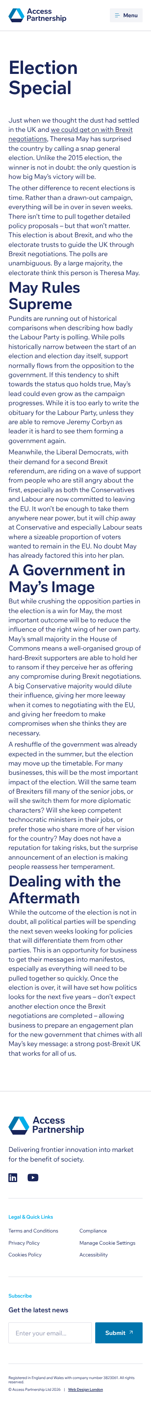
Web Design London (85, 1389)
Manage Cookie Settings (107, 1243)
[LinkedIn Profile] (12, 1177)
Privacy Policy (24, 1243)
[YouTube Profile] (33, 1177)
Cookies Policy (25, 1255)
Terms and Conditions (33, 1231)
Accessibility (93, 1255)
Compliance (93, 1231)
